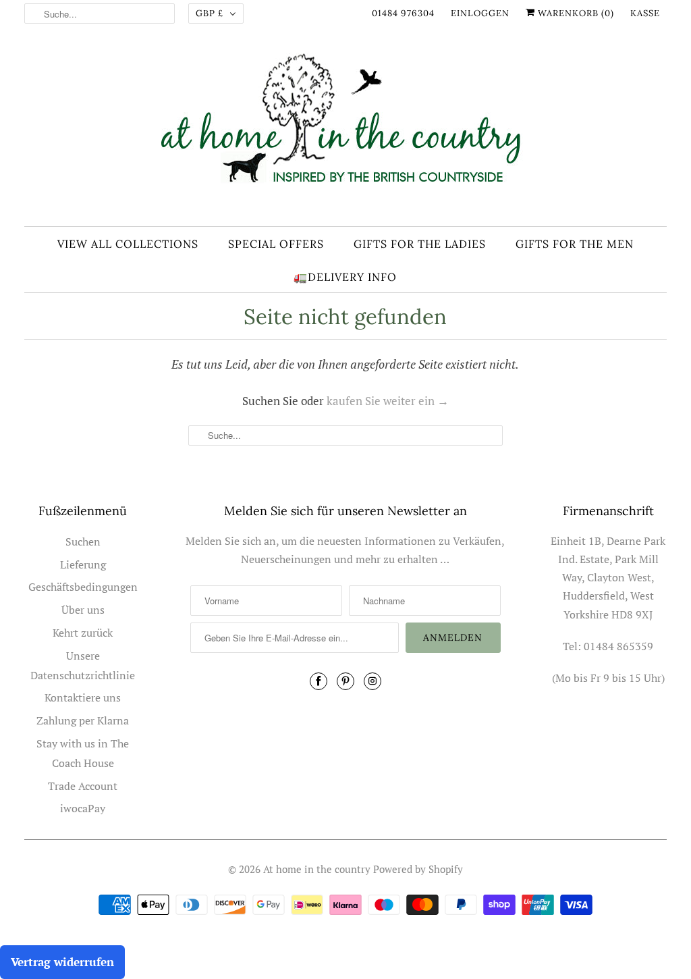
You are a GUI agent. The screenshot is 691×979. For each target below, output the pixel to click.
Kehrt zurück (83, 632)
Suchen (83, 541)
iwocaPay (82, 808)
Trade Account (82, 785)
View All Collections (127, 243)
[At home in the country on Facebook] (318, 681)
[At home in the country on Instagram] (372, 681)
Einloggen (480, 13)
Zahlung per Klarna (82, 720)
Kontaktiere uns (83, 697)
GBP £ (209, 13)
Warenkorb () (574, 13)
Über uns (83, 609)
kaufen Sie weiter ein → (388, 400)
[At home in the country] (345, 130)
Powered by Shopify (418, 869)
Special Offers (276, 243)
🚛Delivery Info (345, 277)
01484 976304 (403, 13)
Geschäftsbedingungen (83, 586)
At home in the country (316, 869)
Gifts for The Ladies (420, 243)
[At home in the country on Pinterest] (345, 681)
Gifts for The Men (575, 243)
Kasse (645, 13)
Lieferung (83, 564)
